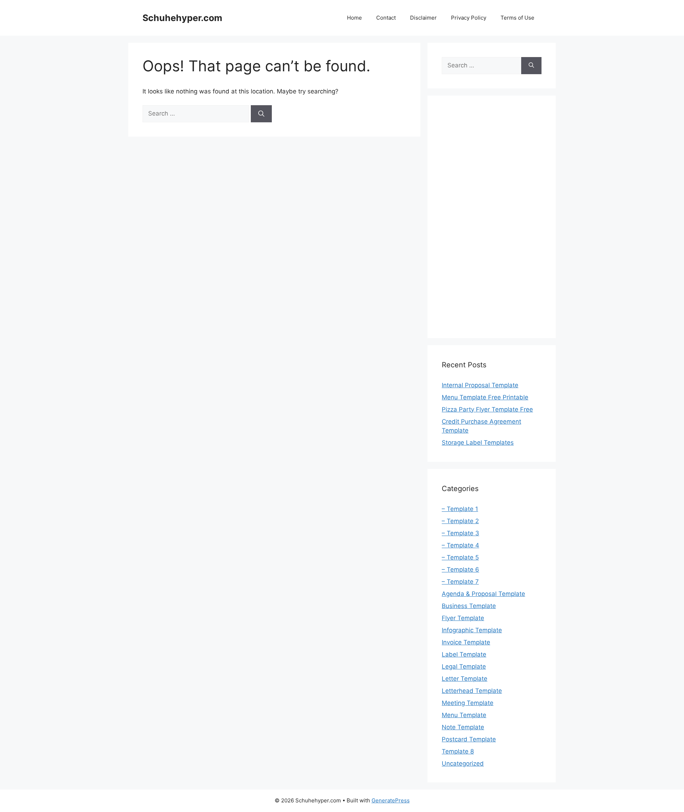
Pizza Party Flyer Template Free (487, 409)
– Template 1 (460, 508)
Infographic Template (472, 630)
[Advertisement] (492, 217)
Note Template (463, 727)
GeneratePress (391, 800)
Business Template (469, 605)
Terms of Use (517, 17)
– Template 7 (460, 581)
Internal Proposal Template (480, 385)
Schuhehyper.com (182, 17)
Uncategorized (463, 763)
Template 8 (458, 751)
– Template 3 (460, 533)
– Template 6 (460, 569)
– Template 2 (460, 521)
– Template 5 (460, 557)
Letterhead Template (472, 690)
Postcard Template (469, 739)
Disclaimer (423, 17)
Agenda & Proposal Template (483, 593)
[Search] (261, 113)
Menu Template (464, 715)
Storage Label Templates (478, 442)
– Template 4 (460, 545)
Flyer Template (463, 618)
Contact (386, 17)
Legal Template (464, 666)
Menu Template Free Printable (485, 397)
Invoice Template (466, 642)
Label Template (464, 654)
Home (354, 17)
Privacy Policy (468, 17)
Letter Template (464, 678)
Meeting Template (467, 702)
